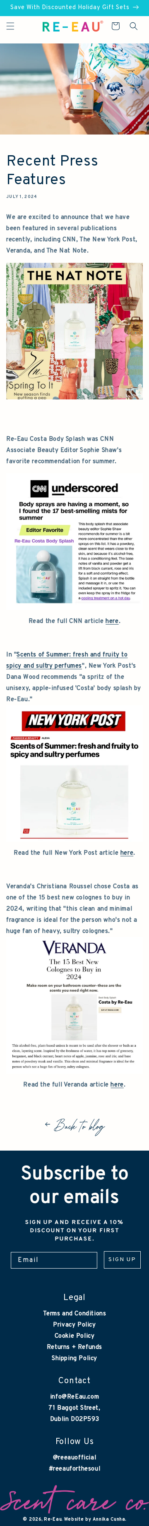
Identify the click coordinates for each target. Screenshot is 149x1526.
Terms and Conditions (74, 1314)
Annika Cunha (109, 1519)
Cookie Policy (75, 1336)
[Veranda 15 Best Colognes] (74, 1074)
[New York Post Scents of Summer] (74, 842)
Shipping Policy (74, 1359)
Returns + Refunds (74, 1347)
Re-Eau (53, 1519)
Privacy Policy (74, 1325)
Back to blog (79, 1124)
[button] (10, 26)
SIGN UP (122, 1259)
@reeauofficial (74, 1458)
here (112, 621)
